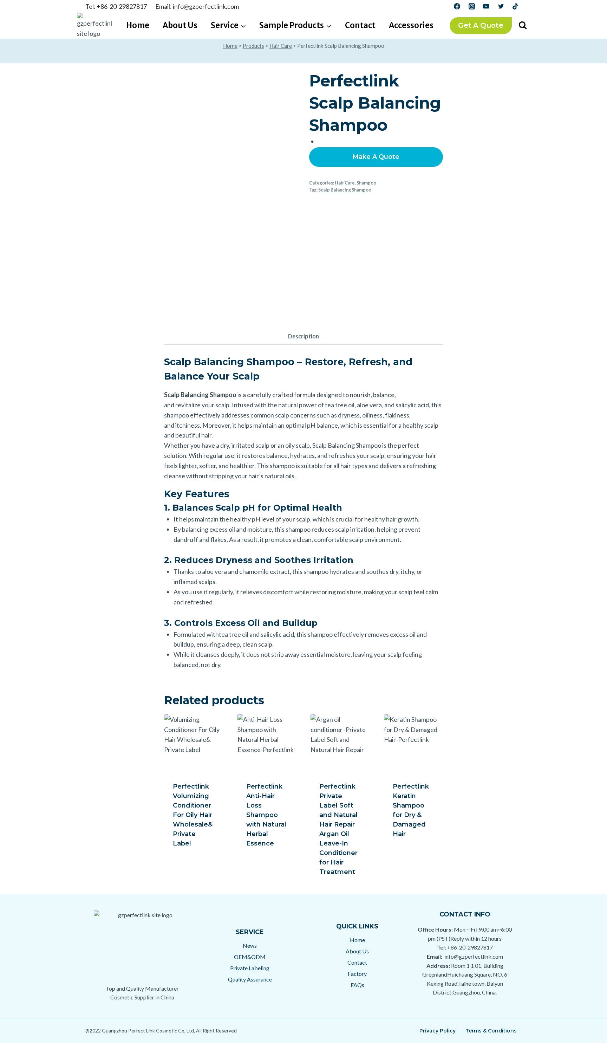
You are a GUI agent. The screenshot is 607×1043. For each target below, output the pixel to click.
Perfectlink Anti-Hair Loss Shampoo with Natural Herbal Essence (266, 815)
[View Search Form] (522, 25)
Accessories (411, 25)
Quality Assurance (250, 979)
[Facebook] (457, 6)
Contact (360, 25)
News (250, 945)
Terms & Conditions (491, 1031)
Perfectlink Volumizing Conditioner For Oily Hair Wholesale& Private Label (193, 815)
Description (303, 336)
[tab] (303, 337)
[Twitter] (501, 6)
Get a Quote (480, 25)
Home (137, 25)
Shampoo (366, 183)
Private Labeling (249, 968)
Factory (357, 973)
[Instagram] (471, 6)
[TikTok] (515, 6)
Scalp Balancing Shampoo (344, 190)
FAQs (357, 985)
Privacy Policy (437, 1031)
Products (253, 46)
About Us (180, 25)
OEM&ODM (250, 956)
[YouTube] (486, 6)
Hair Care (280, 46)
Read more (190, 856)
